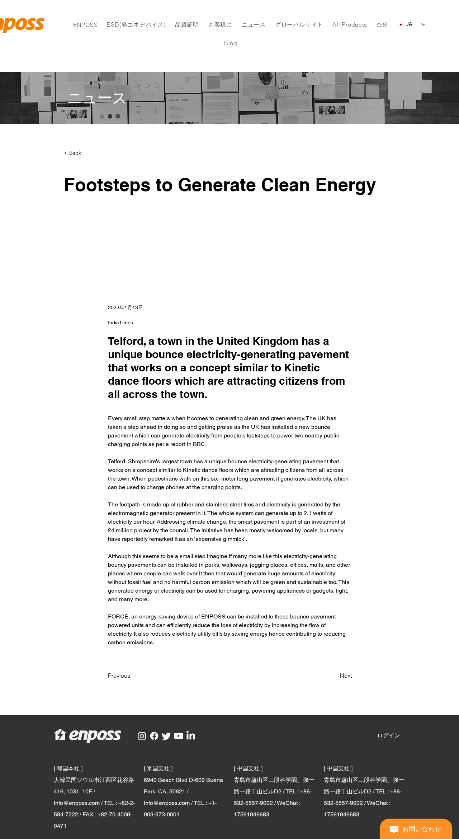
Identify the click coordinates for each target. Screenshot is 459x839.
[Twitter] (166, 736)
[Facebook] (154, 736)
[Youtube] (178, 736)
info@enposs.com (77, 802)
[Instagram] (142, 736)
